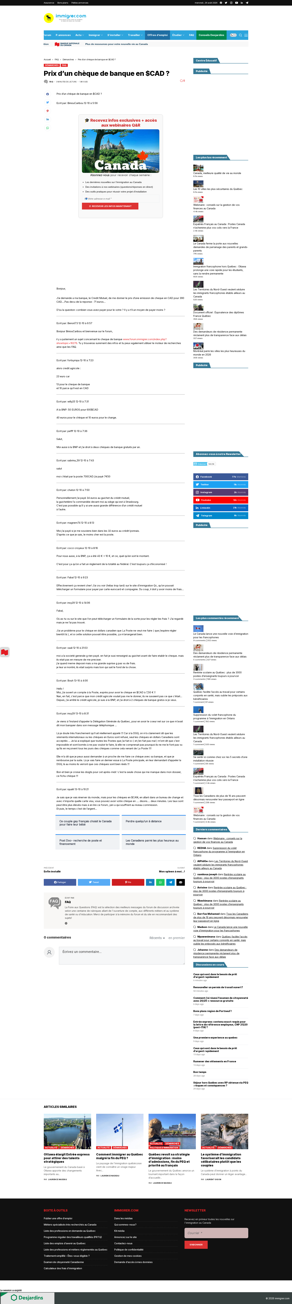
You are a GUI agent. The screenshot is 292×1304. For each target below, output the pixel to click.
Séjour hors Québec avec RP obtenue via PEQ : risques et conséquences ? (220, 1084)
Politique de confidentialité (128, 1249)
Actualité (51, 1147)
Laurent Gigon (213, 1179)
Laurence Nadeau (57, 1179)
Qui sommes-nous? (125, 1224)
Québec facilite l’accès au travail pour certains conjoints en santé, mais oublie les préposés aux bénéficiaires (220, 695)
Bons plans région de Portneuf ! (212, 1011)
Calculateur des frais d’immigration (63, 1268)
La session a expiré (11, 1290)
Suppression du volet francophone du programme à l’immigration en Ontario (214, 716)
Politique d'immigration (164, 1147)
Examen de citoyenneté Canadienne (64, 1262)
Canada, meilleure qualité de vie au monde (217, 173)
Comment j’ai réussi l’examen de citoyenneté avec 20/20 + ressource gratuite (220, 999)
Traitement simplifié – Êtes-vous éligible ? (67, 1255)
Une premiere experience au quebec (215, 1037)
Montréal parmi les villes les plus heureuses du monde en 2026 (219, 353)
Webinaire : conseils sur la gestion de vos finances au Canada (216, 206)
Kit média (119, 1230)
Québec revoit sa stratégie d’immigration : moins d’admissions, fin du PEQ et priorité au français (169, 1160)
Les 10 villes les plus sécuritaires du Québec (217, 189)
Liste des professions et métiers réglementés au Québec (75, 1249)
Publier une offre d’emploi (58, 1218)
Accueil (47, 59)
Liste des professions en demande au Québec (69, 1230)
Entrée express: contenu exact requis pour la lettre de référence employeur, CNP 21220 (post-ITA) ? (220, 1024)
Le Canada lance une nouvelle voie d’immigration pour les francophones (220, 635)
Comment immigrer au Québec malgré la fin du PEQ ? (119, 1156)
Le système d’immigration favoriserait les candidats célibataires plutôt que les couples (221, 1160)
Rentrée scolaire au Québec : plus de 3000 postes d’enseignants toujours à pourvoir (217, 674)
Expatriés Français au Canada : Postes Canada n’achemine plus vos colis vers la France (219, 226)
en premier (176, 938)
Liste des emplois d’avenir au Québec (65, 1243)
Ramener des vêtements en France (214, 1061)
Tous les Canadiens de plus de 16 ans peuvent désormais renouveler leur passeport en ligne (219, 797)
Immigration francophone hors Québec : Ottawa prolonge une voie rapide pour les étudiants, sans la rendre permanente (219, 270)
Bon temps (199, 1072)
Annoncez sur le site (125, 1237)
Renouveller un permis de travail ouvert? (218, 987)
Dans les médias (123, 1218)
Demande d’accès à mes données (133, 1262)
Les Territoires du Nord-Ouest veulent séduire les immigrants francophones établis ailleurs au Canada (219, 293)
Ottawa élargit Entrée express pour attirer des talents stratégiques (67, 1158)
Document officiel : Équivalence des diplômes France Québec (218, 314)
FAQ (57, 59)
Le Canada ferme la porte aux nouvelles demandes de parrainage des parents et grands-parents (220, 247)
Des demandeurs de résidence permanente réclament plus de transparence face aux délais (220, 333)
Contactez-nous (123, 1243)
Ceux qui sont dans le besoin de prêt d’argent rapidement (215, 976)
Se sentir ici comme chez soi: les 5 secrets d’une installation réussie (220, 759)
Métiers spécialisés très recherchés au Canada (70, 1224)
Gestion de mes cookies (128, 1255)
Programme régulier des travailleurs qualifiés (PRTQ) (73, 1237)
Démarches (68, 59)
